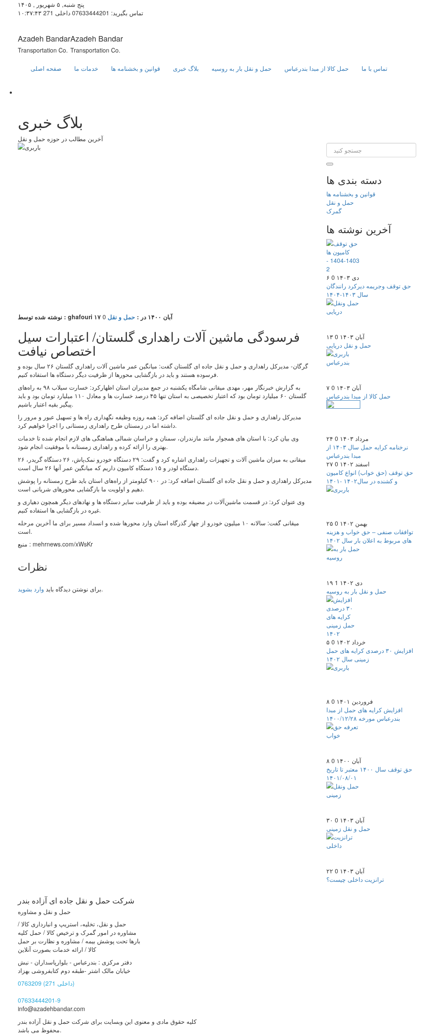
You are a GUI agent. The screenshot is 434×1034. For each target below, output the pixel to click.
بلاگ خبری (186, 68)
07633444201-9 (39, 1000)
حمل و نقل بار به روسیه (241, 68)
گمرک (334, 210)
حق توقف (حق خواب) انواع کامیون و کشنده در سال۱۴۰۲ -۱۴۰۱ (369, 476)
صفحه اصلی (46, 68)
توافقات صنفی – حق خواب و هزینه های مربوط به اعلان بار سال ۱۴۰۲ (369, 535)
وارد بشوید (31, 589)
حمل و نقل (121, 316)
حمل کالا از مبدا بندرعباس (316, 68)
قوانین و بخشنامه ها (135, 68)
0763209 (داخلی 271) (46, 983)
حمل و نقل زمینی (348, 828)
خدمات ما (86, 68)
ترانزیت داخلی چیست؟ (355, 879)
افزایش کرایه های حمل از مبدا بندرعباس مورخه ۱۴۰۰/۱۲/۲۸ (364, 713)
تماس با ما (374, 68)
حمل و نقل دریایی (348, 345)
